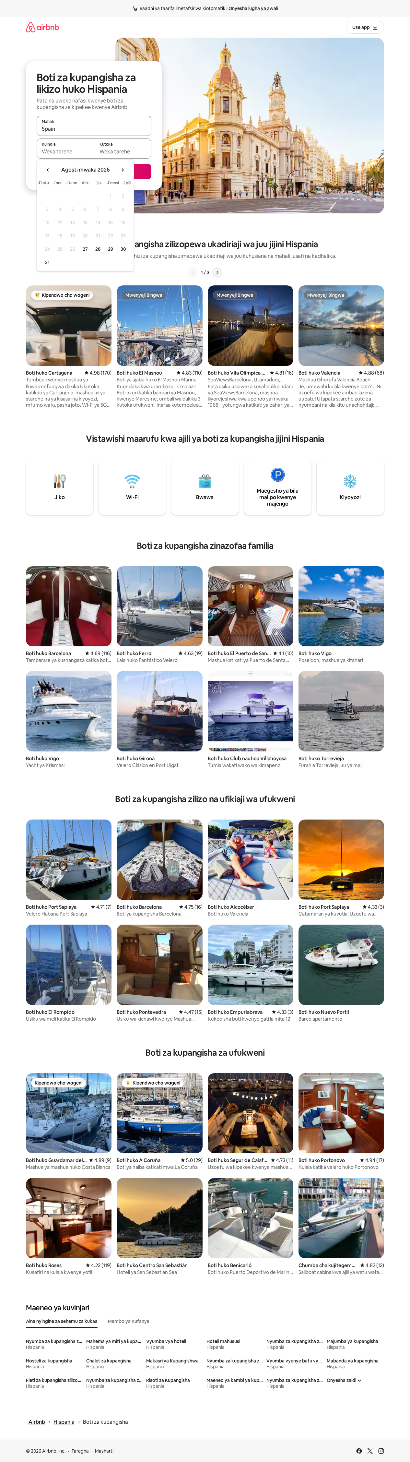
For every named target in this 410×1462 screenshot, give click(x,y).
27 (85, 249)
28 (97, 249)
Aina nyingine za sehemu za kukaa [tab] (62, 1321)
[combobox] (94, 129)
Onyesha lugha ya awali (253, 8)
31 (47, 262)
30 (123, 249)
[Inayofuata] (217, 272)
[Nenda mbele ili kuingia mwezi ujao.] (122, 170)
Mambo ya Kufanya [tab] (128, 1321)
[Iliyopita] (193, 272)
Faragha (80, 1451)
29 (110, 249)
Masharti (104, 1451)
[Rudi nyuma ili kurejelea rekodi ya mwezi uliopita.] (48, 170)
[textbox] (65, 151)
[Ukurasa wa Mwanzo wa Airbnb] (42, 27)
